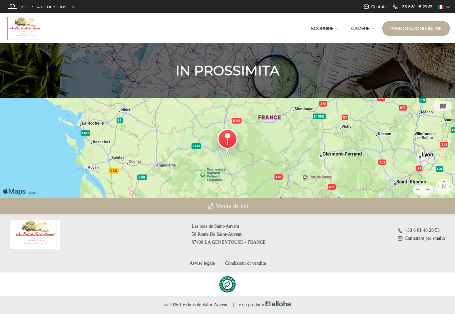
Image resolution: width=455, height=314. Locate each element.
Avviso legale (202, 263)
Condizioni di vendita (245, 263)
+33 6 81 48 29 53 (422, 230)
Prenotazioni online (416, 28)
